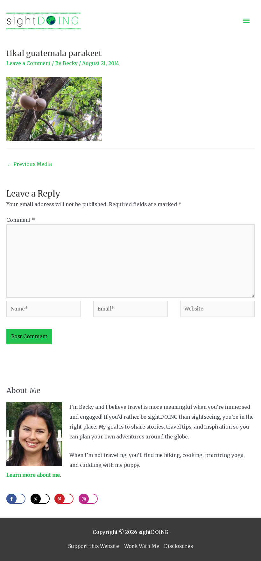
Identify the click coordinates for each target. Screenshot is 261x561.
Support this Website (93, 546)
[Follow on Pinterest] (64, 499)
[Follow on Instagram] (88, 499)
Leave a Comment (28, 63)
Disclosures (178, 546)
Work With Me (141, 546)
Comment (20, 220)
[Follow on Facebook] (15, 499)
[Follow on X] (40, 499)
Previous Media (29, 164)
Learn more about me (33, 475)
